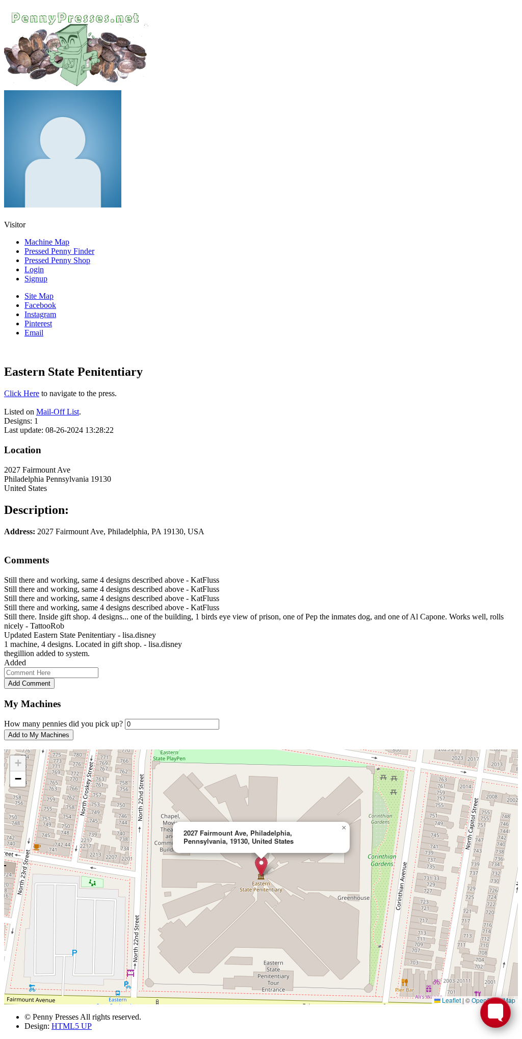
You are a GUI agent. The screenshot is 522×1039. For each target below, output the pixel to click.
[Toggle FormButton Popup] (495, 1012)
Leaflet (450, 1000)
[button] (261, 866)
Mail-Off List (57, 411)
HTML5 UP (71, 1026)
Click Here (21, 393)
